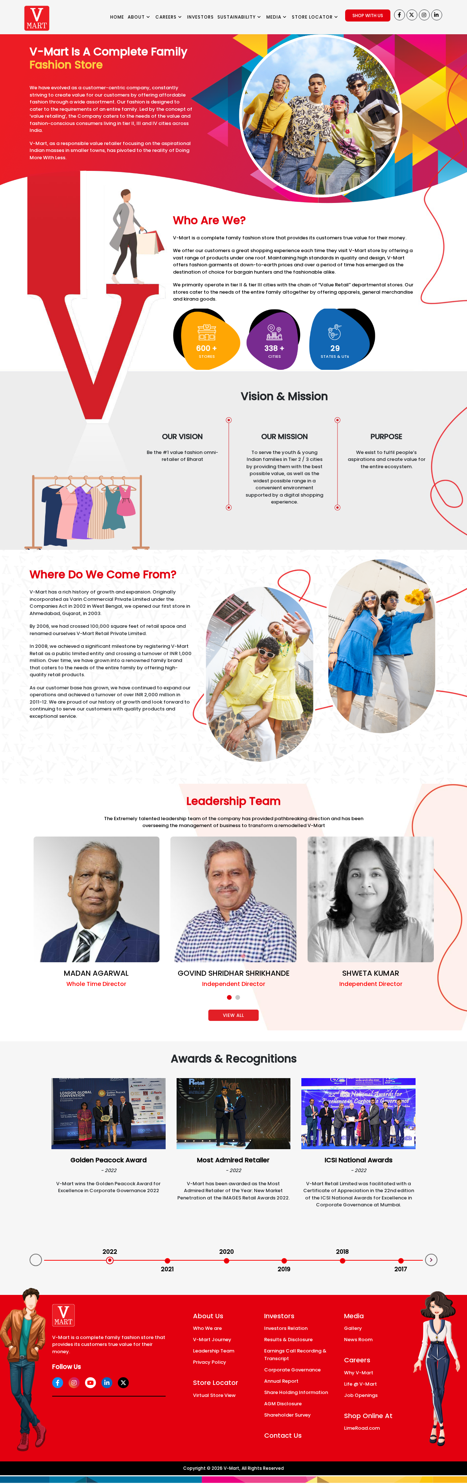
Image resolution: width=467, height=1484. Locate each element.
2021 (167, 1269)
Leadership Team (213, 1350)
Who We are (207, 1328)
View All (233, 1015)
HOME (117, 17)
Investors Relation (286, 1328)
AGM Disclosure (283, 1403)
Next (431, 1260)
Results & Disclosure (288, 1339)
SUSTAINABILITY (237, 17)
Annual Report (281, 1381)
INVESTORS (200, 17)
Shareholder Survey (287, 1414)
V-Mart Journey (212, 1339)
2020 (226, 1252)
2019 (284, 1269)
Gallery (353, 1328)
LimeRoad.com (362, 1428)
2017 (400, 1269)
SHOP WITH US (367, 15)
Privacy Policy (209, 1362)
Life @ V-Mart (360, 1384)
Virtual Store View (214, 1395)
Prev (36, 1260)
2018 (342, 1252)
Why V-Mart (358, 1372)
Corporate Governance (292, 1369)
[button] (229, 997)
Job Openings (361, 1395)
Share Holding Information (296, 1392)
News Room (358, 1339)
